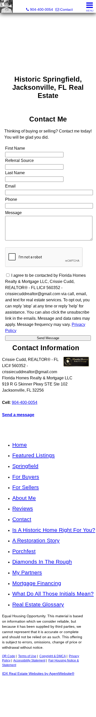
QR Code (8, 656)
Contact (21, 519)
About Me (24, 498)
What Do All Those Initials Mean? (53, 594)
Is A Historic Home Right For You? (53, 530)
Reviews (22, 508)
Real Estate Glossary (38, 604)
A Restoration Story (36, 540)
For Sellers (25, 487)
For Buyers (25, 477)
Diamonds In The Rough (42, 562)
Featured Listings (33, 455)
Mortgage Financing (36, 583)
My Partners (27, 572)
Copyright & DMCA (52, 656)
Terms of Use (27, 656)
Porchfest (24, 551)
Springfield (25, 466)
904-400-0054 (24, 402)
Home (19, 445)
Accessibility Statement (29, 660)
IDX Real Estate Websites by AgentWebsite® (38, 674)
